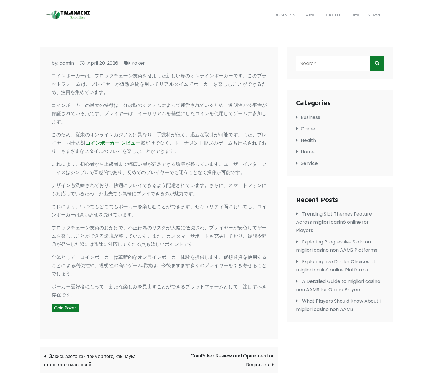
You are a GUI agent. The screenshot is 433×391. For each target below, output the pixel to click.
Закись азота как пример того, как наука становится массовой (90, 360)
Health (331, 14)
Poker (138, 63)
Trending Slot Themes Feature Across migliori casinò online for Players (334, 222)
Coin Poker (65, 308)
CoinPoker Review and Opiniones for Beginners (232, 360)
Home (354, 14)
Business (284, 14)
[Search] (377, 63)
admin (67, 63)
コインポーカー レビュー (113, 143)
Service (377, 14)
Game (309, 14)
